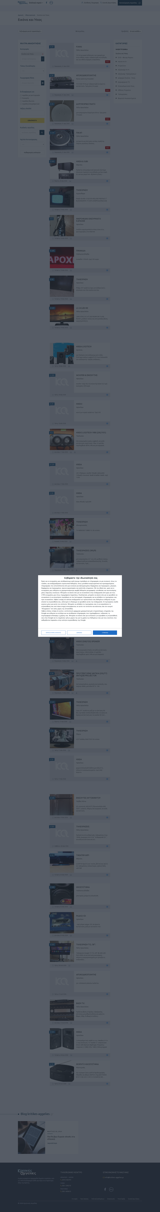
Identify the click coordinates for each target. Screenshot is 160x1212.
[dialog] (80, 606)
